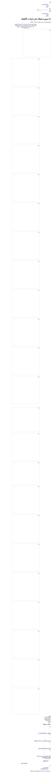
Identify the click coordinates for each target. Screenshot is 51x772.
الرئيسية (49, 22)
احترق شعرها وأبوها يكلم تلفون (44, 748)
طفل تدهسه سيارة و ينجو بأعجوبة (44, 756)
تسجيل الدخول (45, 4)
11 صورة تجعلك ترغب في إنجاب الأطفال (42, 740)
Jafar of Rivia (48, 717)
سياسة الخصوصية (44, 768)
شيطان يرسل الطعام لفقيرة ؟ (44, 733)
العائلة (49, 721)
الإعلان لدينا (45, 767)
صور (47, 5)
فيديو (47, 6)
